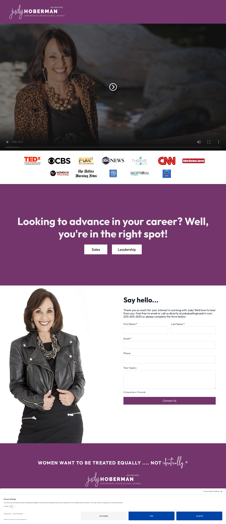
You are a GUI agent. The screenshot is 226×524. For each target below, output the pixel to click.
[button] (113, 87)
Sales (96, 249)
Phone (127, 353)
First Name (130, 324)
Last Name (178, 324)
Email (127, 338)
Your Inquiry (130, 368)
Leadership (127, 249)
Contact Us (169, 400)
